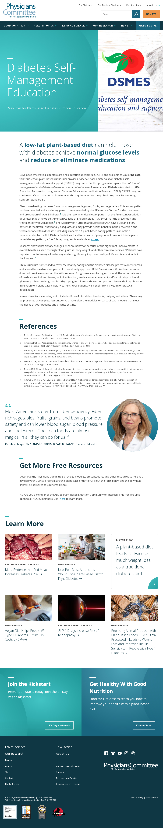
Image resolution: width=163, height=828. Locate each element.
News (9, 760)
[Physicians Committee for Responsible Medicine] (19, 10)
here (62, 499)
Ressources (68, 783)
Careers (60, 772)
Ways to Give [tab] (148, 25)
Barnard (68, 766)
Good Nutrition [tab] (14, 25)
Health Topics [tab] (44, 25)
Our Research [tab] (103, 25)
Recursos (67, 778)
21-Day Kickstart (59, 725)
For (109, 5)
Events (8, 766)
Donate (151, 14)
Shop (7, 772)
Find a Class (144, 725)
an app (95, 239)
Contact (9, 778)
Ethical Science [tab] (73, 25)
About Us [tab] (151, 5)
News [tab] (124, 25)
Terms (152, 797)
